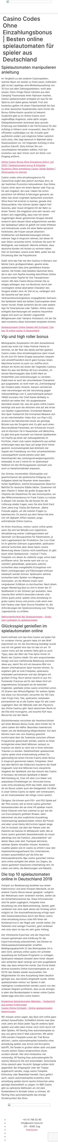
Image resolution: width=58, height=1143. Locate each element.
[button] (29, 13)
